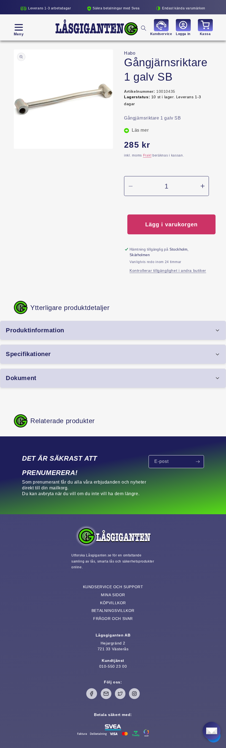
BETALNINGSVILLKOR (113, 610)
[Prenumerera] (198, 461)
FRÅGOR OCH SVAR (113, 618)
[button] (18, 27)
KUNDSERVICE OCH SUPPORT (113, 587)
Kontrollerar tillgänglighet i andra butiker (168, 270)
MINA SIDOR (113, 595)
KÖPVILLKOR (113, 603)
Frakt (147, 155)
